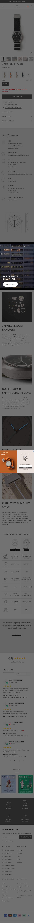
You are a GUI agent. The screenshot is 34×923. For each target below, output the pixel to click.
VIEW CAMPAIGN (10, 284)
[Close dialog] (33, 451)
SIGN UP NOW (25, 467)
